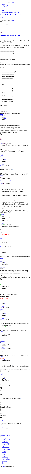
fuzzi (0, 177)
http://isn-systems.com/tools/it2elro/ (15, 110)
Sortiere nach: (9, 423)
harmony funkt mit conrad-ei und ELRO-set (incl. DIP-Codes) (12, 14)
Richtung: (17, 423)
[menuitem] (6, 5)
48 (4, 359)
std (3, 165)
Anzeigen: (2, 423)
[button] (3, 427)
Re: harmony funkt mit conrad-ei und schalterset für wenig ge (9, 180)
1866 (5, 118)
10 (4, 303)
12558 (5, 159)
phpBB (4, 466)
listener (1, 215)
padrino (1, 261)
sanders (1, 32)
